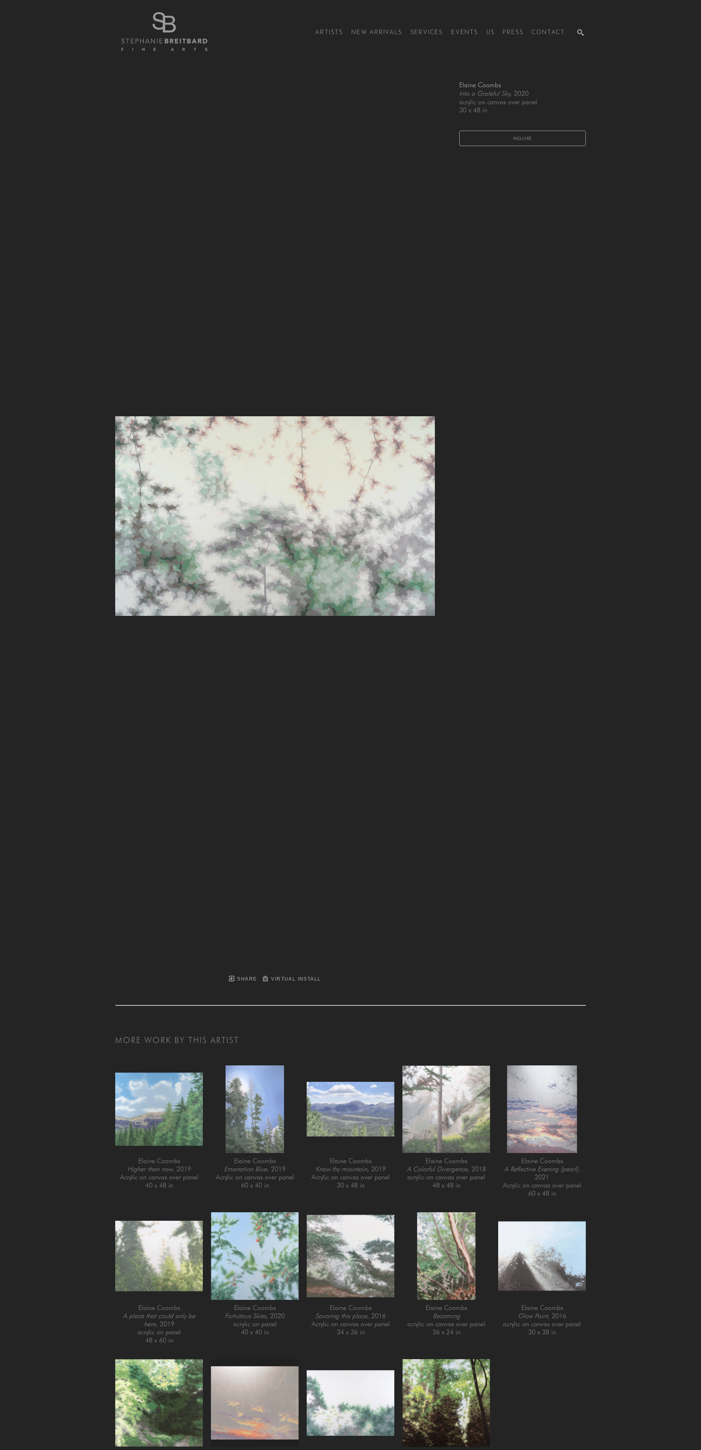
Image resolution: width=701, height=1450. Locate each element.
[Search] (580, 32)
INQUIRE (522, 138)
